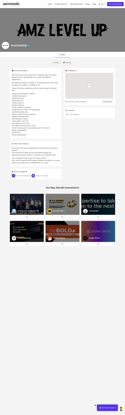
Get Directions (107, 102)
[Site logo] (11, 4)
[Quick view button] (26, 217)
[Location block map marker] (89, 86)
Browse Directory (61, 4)
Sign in (103, 4)
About (88, 4)
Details (62, 55)
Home (50, 4)
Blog (94, 4)
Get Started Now (115, 4)
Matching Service (76, 4)
